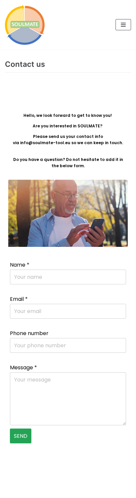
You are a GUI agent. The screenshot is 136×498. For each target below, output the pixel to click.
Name (19, 265)
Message (23, 367)
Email (19, 299)
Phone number (29, 333)
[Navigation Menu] (123, 24)
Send (20, 436)
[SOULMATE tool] (25, 25)
